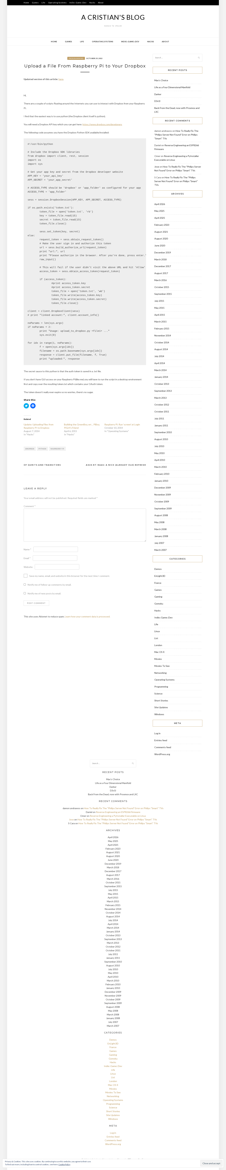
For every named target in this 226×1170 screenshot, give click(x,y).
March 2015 (160, 321)
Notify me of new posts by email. (44, 593)
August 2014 (161, 349)
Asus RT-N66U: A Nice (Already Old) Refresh (116, 465)
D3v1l (157, 101)
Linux (157, 631)
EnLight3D (159, 575)
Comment (30, 506)
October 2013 (161, 383)
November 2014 (162, 335)
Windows (159, 714)
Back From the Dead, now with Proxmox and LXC (113, 794)
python (42, 449)
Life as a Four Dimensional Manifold (172, 87)
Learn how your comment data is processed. (87, 616)
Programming (76, 58)
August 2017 (161, 273)
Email (27, 558)
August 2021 (161, 231)
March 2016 (160, 280)
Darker (157, 94)
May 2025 (159, 210)
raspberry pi (57, 449)
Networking (160, 672)
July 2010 (159, 446)
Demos (158, 569)
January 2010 (161, 480)
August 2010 (161, 439)
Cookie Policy (64, 1164)
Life (43, 2)
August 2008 (161, 515)
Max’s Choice (161, 80)
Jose (156, 166)
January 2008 (161, 536)
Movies (158, 658)
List (156, 638)
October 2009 (161, 501)
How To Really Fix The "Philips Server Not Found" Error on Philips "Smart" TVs (176, 134)
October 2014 (161, 342)
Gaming (158, 596)
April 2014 (159, 363)
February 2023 (161, 224)
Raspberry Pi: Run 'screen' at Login (122, 424)
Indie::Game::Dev (78, 2)
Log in (157, 733)
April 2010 (159, 459)
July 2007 (159, 543)
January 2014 (161, 376)
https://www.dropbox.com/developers (102, 124)
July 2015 (159, 300)
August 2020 (161, 238)
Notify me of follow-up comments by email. (49, 584)
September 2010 (163, 432)
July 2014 (159, 356)
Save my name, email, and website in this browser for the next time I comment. (69, 575)
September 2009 (163, 508)
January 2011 (161, 425)
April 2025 (159, 217)
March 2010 (160, 466)
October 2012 (161, 404)
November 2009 (162, 494)
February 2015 (161, 328)
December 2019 (162, 252)
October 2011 (161, 411)
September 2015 (163, 293)
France (157, 582)
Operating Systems (57, 2)
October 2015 (161, 287)
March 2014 (160, 370)
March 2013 (160, 397)
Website (28, 567)
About (101, 2)
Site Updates (161, 707)
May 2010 (159, 453)
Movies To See (162, 665)
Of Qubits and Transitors (42, 465)
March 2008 (160, 529)
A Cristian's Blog (113, 17)
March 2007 (160, 549)
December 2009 (162, 487)
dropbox (29, 449)
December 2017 (162, 266)
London (158, 645)
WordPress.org (162, 754)
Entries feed (160, 740)
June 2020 (159, 245)
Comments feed (162, 747)
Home (26, 2)
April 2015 (159, 314)
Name (27, 549)
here (61, 79)
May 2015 (159, 307)
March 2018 (160, 259)
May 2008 (159, 522)
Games (35, 2)
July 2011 (159, 418)
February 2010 (161, 473)
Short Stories (161, 700)
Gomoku (158, 603)
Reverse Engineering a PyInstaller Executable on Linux (118, 815)
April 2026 (159, 204)
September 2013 (163, 390)
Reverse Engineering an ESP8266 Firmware (118, 812)
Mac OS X (159, 652)
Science (158, 693)
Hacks (92, 2)
